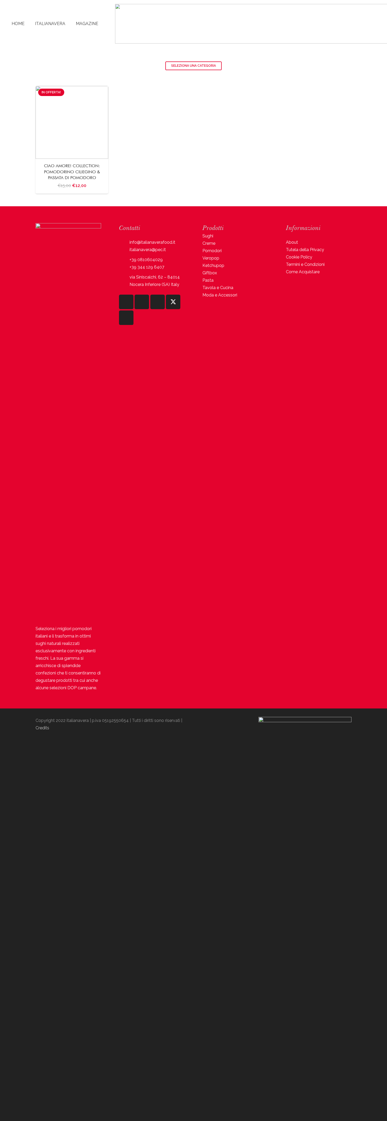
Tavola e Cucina (217, 287)
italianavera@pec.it (148, 249)
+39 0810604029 (146, 259)
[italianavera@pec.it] (124, 249)
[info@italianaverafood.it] (124, 242)
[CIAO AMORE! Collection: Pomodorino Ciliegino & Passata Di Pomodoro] (72, 140)
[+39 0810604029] (124, 259)
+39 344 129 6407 (147, 267)
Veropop (210, 258)
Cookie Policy (299, 257)
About (292, 242)
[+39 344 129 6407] (124, 267)
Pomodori (212, 250)
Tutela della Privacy (305, 249)
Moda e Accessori (219, 295)
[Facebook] (142, 302)
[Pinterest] (126, 317)
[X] (173, 302)
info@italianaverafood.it (152, 242)
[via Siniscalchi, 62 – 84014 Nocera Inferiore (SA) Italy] (124, 281)
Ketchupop (213, 265)
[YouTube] (157, 302)
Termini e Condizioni (305, 264)
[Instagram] (126, 302)
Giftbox (209, 272)
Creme (208, 243)
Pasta (208, 280)
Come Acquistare (303, 271)
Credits (42, 727)
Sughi (207, 235)
